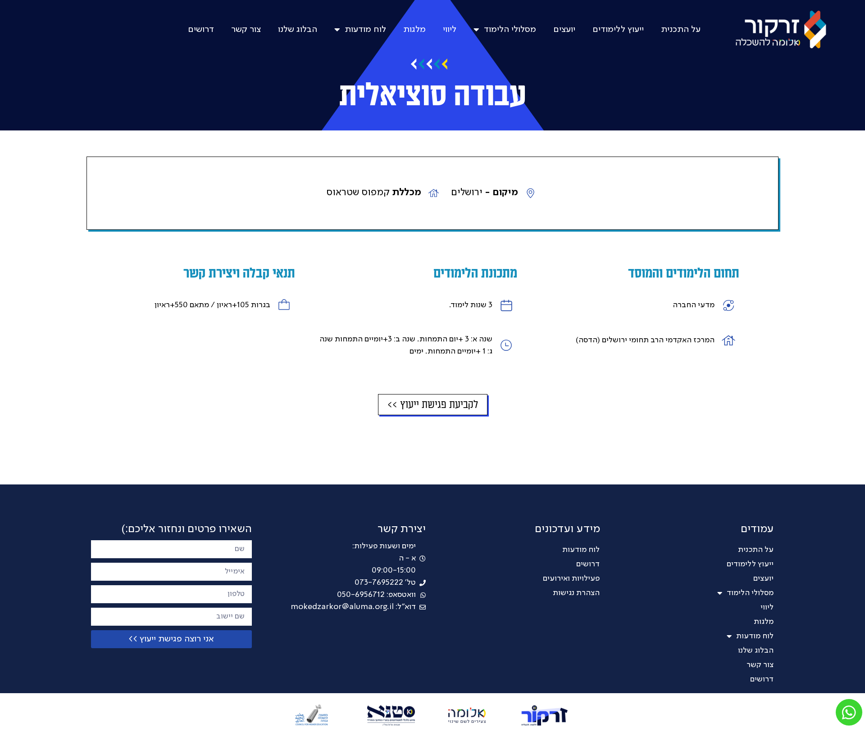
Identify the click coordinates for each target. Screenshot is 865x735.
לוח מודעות (365, 29)
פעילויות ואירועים (571, 578)
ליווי (449, 29)
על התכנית (681, 29)
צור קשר (246, 29)
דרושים (201, 29)
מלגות (414, 29)
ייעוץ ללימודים (618, 29)
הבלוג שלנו (297, 29)
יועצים (564, 29)
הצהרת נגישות (576, 593)
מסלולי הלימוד (510, 29)
